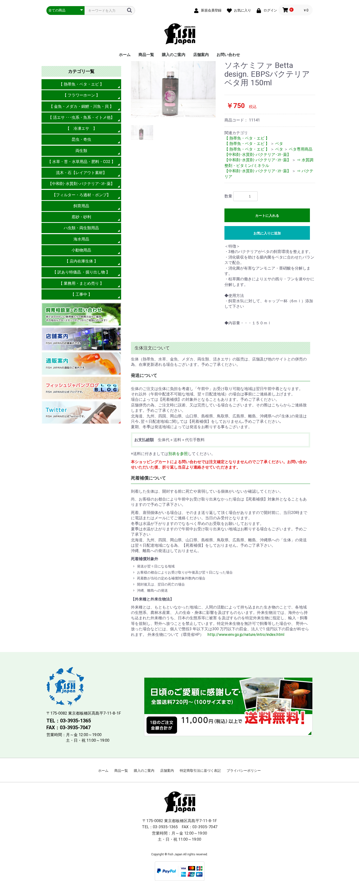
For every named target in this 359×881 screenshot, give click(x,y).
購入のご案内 (173, 54)
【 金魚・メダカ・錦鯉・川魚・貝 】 (81, 106)
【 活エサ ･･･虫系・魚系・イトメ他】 (81, 117)
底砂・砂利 (81, 217)
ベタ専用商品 (300, 149)
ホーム (125, 54)
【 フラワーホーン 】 (81, 95)
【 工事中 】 (81, 294)
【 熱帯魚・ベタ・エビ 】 (81, 84)
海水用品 (81, 239)
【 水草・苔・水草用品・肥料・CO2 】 (81, 161)
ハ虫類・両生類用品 (81, 228)
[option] (173, 89)
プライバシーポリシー (244, 770)
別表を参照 (178, 453)
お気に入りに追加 (267, 233)
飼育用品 (81, 206)
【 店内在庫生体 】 (81, 261)
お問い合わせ (228, 54)
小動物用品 (81, 250)
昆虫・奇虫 (81, 139)
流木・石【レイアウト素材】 (81, 172)
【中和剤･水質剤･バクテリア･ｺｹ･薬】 (81, 183)
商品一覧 (146, 54)
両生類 (81, 150)
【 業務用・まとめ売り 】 (81, 283)
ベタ (279, 143)
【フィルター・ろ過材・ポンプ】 (81, 195)
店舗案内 (201, 54)
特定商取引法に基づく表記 (200, 770)
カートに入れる (267, 216)
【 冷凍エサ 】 (81, 128)
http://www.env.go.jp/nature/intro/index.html (246, 634)
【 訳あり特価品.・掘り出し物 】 (81, 272)
